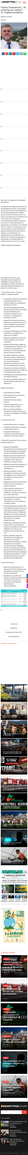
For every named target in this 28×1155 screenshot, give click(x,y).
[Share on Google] (6, 53)
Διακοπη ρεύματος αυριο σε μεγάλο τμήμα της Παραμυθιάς (13, 1087)
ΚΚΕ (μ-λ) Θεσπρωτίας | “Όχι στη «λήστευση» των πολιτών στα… (11, 698)
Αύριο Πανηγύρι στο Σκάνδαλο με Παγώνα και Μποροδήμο (17, 1141)
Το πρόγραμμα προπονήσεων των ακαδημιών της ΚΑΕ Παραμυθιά (11, 807)
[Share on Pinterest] (14, 53)
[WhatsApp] (24, 53)
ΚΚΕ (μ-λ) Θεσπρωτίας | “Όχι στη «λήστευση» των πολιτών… (18, 1123)
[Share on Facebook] (3, 53)
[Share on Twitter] (17, 53)
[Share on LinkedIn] (10, 53)
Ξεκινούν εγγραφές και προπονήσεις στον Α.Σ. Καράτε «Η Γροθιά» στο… (13, 770)
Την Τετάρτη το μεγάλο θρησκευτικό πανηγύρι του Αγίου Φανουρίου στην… (13, 752)
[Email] (21, 53)
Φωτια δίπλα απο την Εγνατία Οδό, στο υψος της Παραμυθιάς (13, 789)
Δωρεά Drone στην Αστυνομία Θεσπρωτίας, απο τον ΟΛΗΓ (10, 716)
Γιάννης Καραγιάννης (13, 636)
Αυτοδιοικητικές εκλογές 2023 (14, 632)
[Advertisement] (14, 74)
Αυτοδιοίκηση (13, 628)
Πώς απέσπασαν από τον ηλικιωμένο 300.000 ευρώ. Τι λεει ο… (12, 843)
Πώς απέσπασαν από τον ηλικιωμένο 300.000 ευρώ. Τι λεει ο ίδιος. (14, 1063)
